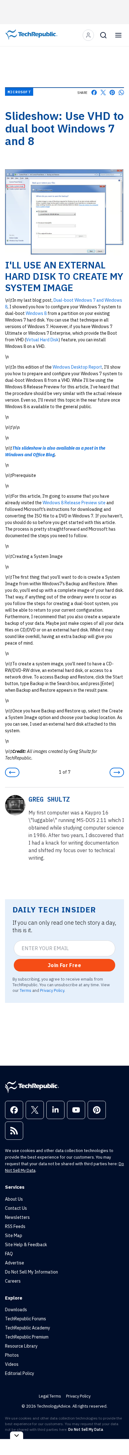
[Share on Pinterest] (112, 92)
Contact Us (16, 1208)
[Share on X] (103, 92)
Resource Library (21, 1346)
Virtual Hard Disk (42, 340)
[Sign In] (88, 35)
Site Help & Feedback (26, 1244)
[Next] (117, 772)
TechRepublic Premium (27, 1337)
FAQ (9, 1254)
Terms (25, 990)
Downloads (16, 1309)
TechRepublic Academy (27, 1328)
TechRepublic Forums (25, 1319)
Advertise (14, 1263)
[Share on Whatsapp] (121, 92)
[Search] (103, 35)
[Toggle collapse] (16, 1435)
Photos (12, 1355)
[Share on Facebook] (94, 92)
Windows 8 (36, 313)
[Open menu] (118, 35)
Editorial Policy (19, 1373)
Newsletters (17, 1217)
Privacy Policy (52, 990)
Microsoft (19, 91)
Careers (13, 1281)
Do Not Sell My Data (85, 1429)
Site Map (13, 1235)
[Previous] (12, 772)
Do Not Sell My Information (31, 1272)
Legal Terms (50, 1396)
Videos (11, 1364)
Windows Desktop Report (77, 367)
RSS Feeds (15, 1226)
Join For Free (64, 965)
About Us (14, 1199)
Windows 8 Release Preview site (74, 503)
